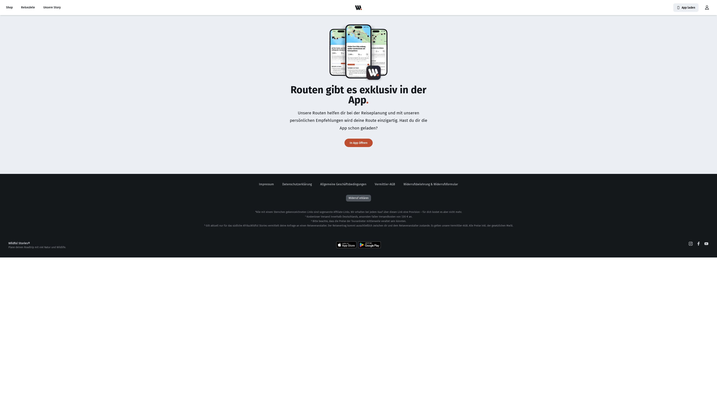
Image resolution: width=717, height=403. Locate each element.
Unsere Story (52, 7)
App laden (688, 7)
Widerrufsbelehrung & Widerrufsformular (430, 184)
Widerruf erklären (359, 198)
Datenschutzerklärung (297, 184)
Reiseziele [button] (28, 7)
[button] (707, 8)
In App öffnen (358, 143)
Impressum (266, 184)
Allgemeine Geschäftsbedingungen (343, 184)
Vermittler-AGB (385, 184)
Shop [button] (9, 7)
